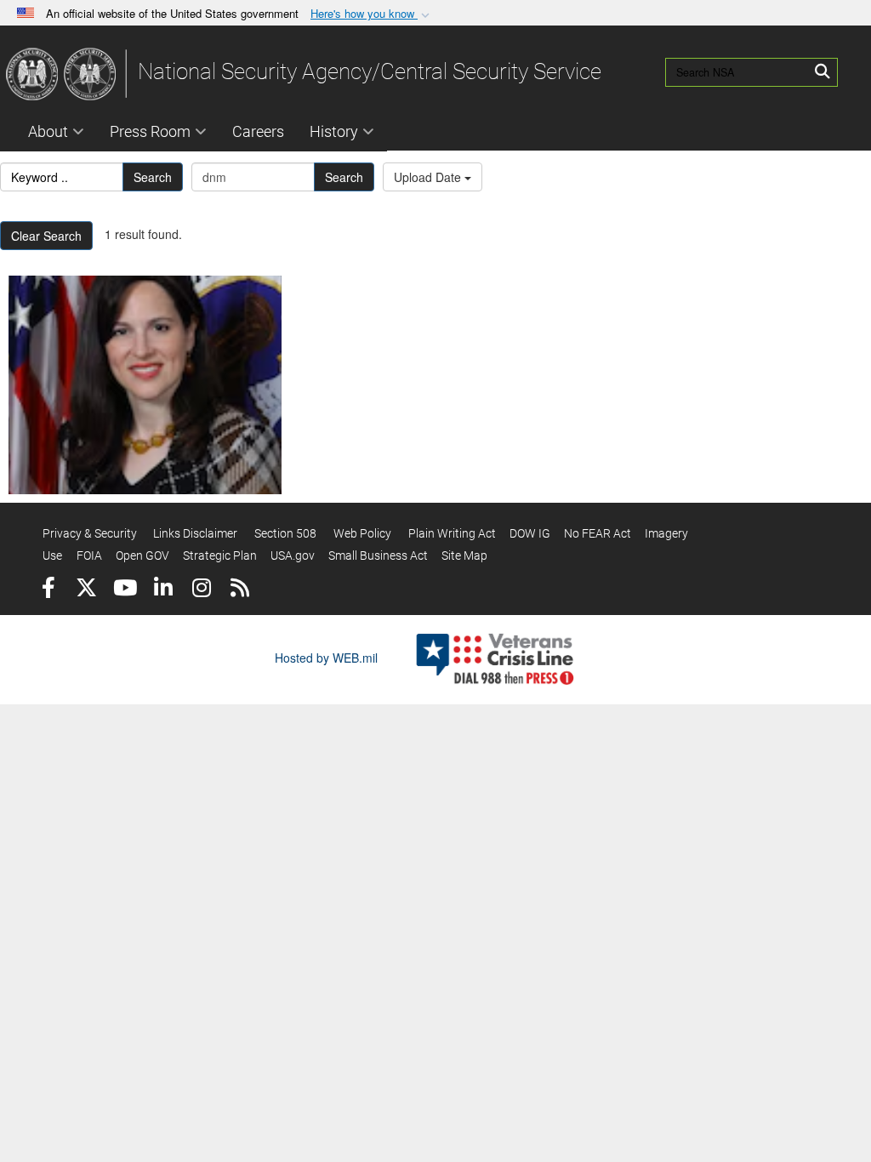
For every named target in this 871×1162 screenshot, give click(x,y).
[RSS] (239, 590)
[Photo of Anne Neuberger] (145, 385)
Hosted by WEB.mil (326, 657)
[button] (371, 14)
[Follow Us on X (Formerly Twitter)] (86, 590)
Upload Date (429, 176)
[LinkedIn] (163, 590)
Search (153, 176)
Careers (258, 131)
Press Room (150, 131)
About (48, 131)
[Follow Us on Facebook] (48, 590)
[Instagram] (201, 590)
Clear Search (46, 235)
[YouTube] (124, 590)
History (334, 131)
